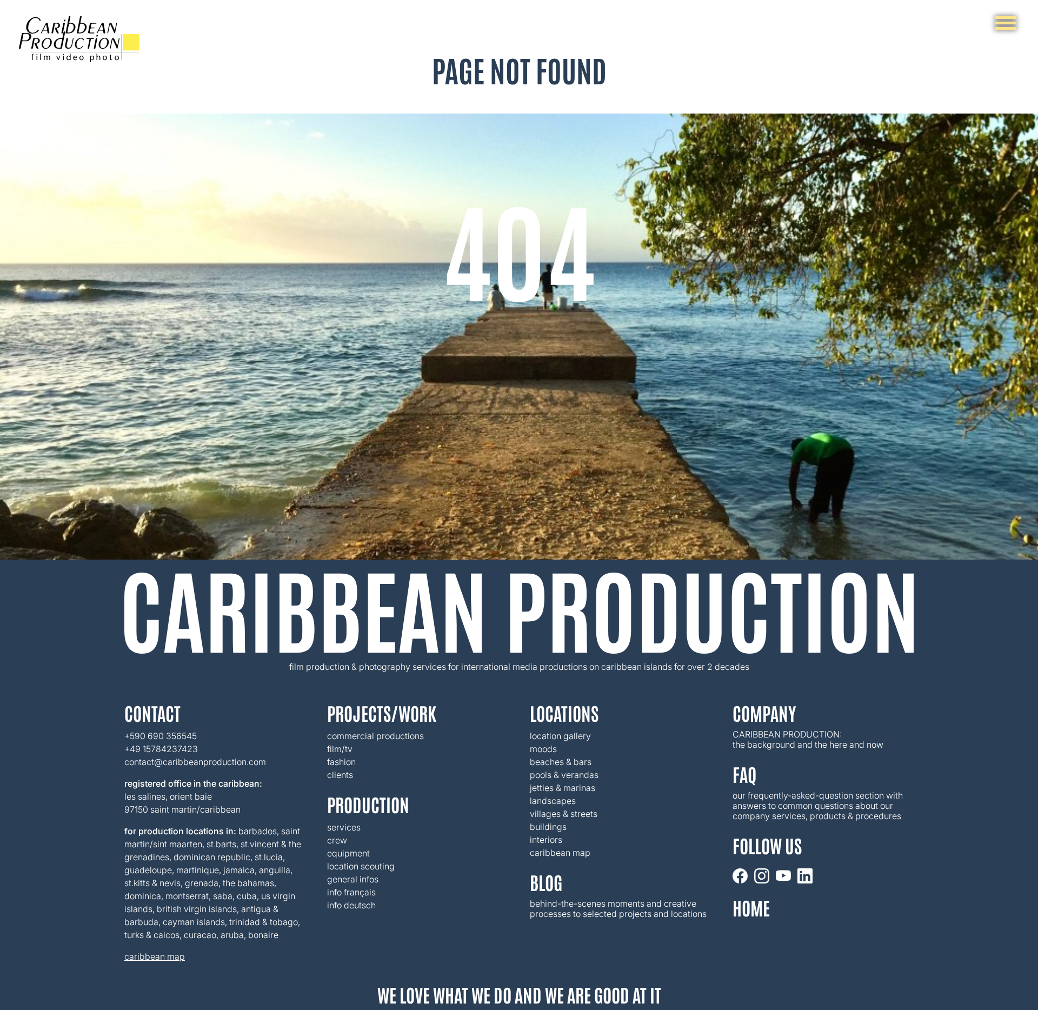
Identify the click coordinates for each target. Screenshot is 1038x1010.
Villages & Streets (563, 814)
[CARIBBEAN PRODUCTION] (79, 39)
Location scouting (361, 866)
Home (751, 907)
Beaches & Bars (560, 762)
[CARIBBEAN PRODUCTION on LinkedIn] (805, 875)
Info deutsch (351, 905)
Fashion (341, 762)
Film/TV (339, 749)
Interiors (546, 840)
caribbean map (154, 957)
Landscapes (553, 801)
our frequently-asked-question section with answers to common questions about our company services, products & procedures (819, 805)
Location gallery (560, 736)
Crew (337, 840)
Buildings (548, 827)
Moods (543, 749)
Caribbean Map (560, 853)
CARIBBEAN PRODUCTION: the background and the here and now (808, 739)
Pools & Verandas (564, 775)
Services (344, 827)
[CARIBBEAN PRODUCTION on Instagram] (761, 875)
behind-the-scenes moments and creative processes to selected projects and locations (618, 909)
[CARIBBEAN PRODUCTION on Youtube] (783, 875)
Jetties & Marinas (562, 788)
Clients (340, 774)
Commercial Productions (375, 736)
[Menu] (1005, 23)
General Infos (352, 879)
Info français (351, 892)
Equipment (348, 853)
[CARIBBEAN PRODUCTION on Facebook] (740, 875)
